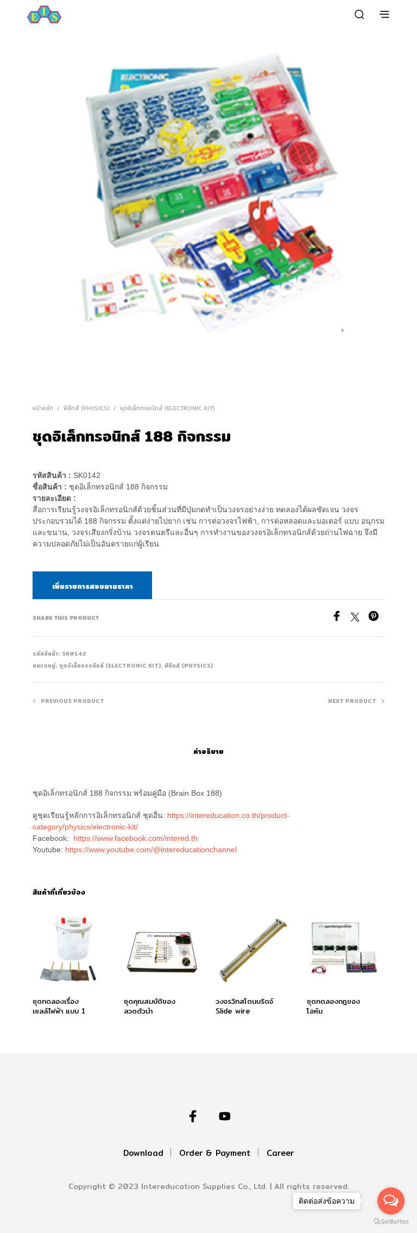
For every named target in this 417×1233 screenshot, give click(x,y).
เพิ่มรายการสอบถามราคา (92, 586)
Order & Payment (215, 1153)
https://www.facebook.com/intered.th (135, 838)
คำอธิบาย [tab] (208, 751)
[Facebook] (341, 618)
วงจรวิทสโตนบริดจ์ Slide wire (244, 1006)
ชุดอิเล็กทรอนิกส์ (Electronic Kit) (167, 408)
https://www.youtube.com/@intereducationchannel (151, 849)
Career (280, 1153)
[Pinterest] (376, 618)
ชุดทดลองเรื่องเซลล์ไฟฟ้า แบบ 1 (59, 1006)
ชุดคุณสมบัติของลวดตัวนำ (149, 1006)
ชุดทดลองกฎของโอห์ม (333, 1006)
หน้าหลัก (43, 408)
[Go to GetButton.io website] (391, 1221)
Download (143, 1153)
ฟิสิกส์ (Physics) (87, 408)
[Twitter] (359, 618)
